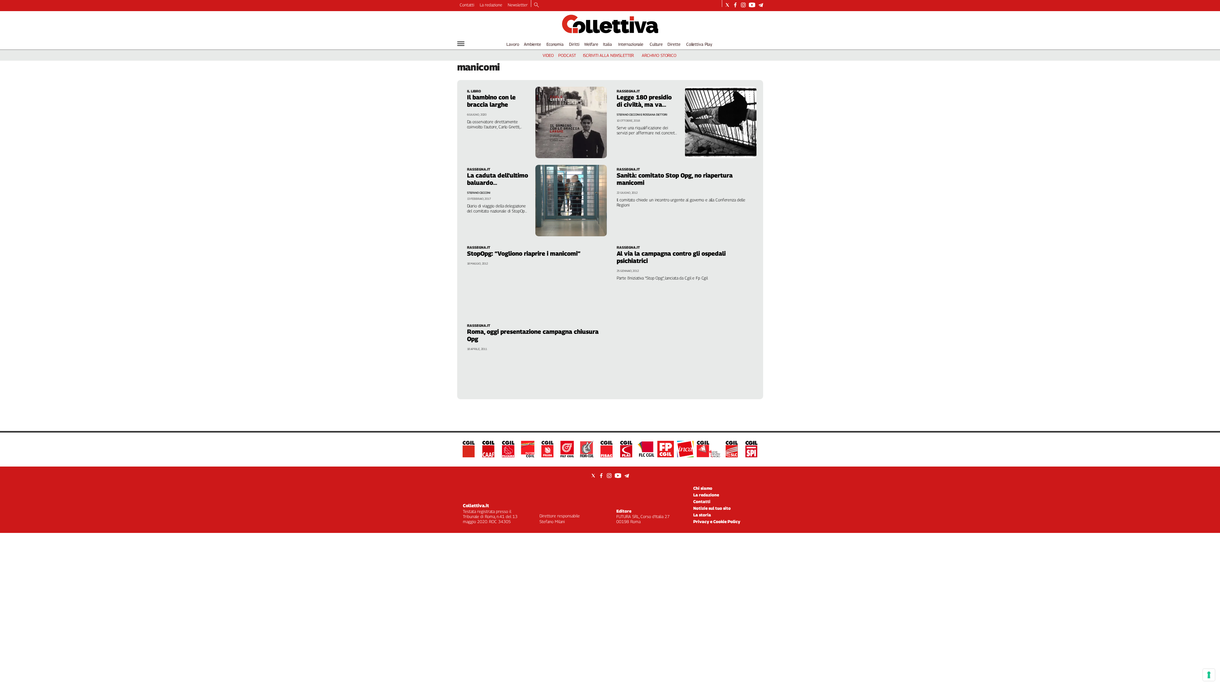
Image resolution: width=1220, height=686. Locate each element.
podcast (567, 55)
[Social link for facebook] (735, 5)
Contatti (467, 4)
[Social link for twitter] (727, 5)
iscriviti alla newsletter (608, 55)
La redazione (491, 4)
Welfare (591, 44)
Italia (607, 44)
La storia (702, 514)
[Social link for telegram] (760, 5)
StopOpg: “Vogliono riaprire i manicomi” (523, 253)
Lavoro (512, 44)
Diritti (574, 44)
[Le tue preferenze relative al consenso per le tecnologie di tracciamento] (1209, 675)
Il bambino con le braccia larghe (491, 101)
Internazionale (630, 44)
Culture (656, 44)
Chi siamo (702, 488)
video (548, 55)
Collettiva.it (476, 505)
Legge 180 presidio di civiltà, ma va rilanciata (644, 104)
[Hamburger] (460, 43)
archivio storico (659, 55)
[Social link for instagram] (743, 5)
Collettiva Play (699, 44)
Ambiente (532, 44)
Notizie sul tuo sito (712, 508)
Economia (555, 44)
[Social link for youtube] (752, 5)
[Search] (536, 5)
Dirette (674, 44)
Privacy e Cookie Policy (716, 521)
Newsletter (518, 4)
